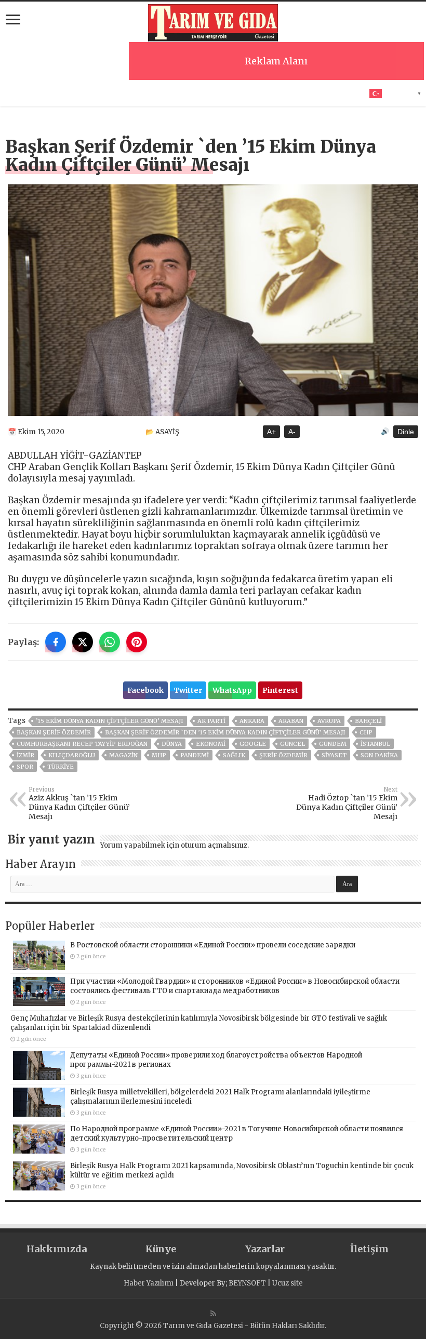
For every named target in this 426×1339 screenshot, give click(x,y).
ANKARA (251, 721)
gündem (333, 743)
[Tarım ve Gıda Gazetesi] (213, 22)
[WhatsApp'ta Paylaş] (109, 642)
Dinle (405, 431)
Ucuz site (287, 1283)
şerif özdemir (283, 755)
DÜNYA (172, 743)
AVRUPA (329, 721)
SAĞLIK (234, 755)
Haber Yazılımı (149, 1283)
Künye (160, 1249)
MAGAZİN (123, 755)
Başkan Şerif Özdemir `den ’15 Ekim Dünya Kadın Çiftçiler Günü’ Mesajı (225, 732)
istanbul (375, 743)
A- (292, 431)
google (252, 743)
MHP (159, 755)
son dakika (379, 755)
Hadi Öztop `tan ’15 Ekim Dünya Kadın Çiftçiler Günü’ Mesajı (346, 803)
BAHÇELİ (368, 721)
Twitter (188, 690)
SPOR (25, 766)
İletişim (369, 1249)
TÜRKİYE (60, 766)
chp (366, 732)
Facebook (145, 690)
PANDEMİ (194, 755)
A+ (271, 431)
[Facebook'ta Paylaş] (55, 642)
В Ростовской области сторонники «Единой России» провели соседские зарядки (212, 945)
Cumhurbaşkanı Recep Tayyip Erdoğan (82, 743)
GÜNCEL (292, 743)
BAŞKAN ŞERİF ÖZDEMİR (54, 732)
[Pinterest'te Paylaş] (136, 642)
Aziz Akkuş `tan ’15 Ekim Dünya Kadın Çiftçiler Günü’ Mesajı (79, 803)
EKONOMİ (210, 743)
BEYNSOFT (247, 1283)
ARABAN (290, 721)
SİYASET (334, 755)
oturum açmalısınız (214, 845)
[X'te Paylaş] (82, 642)
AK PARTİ (211, 721)
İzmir (25, 755)
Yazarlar (265, 1249)
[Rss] (213, 1313)
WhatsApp (232, 690)
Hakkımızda (56, 1249)
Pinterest (280, 690)
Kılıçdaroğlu (71, 755)
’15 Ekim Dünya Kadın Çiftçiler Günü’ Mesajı (109, 721)
